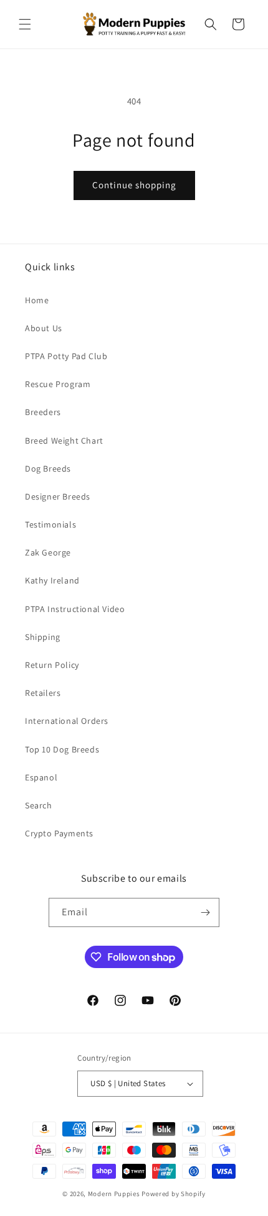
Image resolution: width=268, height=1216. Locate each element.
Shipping (42, 636)
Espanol (41, 777)
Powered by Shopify (173, 1193)
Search (38, 805)
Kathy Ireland (52, 580)
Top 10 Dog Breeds (62, 749)
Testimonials (50, 524)
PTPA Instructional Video (75, 609)
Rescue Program (57, 384)
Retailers (42, 692)
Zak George (48, 552)
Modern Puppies (114, 1193)
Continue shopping (134, 185)
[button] (25, 24)
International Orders (66, 720)
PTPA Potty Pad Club (66, 356)
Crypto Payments (59, 833)
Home (37, 300)
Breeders (43, 412)
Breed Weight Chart (64, 440)
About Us (43, 328)
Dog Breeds (48, 468)
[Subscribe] (205, 912)
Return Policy (52, 664)
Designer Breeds (57, 496)
